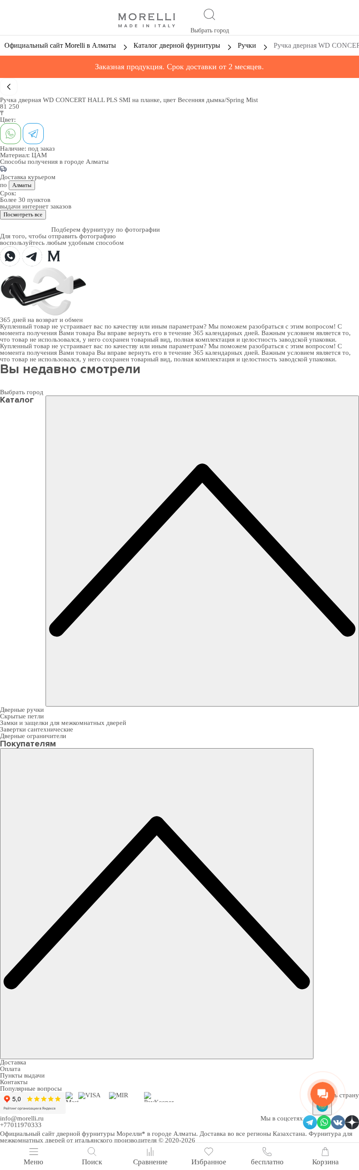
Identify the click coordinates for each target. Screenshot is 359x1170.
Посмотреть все (23, 214)
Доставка (13, 1062)
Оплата (10, 1068)
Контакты (14, 1081)
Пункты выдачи (22, 1075)
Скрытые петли (22, 716)
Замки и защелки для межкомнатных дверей (63, 722)
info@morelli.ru (22, 1118)
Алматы (22, 185)
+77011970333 (21, 1124)
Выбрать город (209, 30)
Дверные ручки (22, 709)
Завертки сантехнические (36, 729)
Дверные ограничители (33, 735)
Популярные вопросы (31, 1088)
